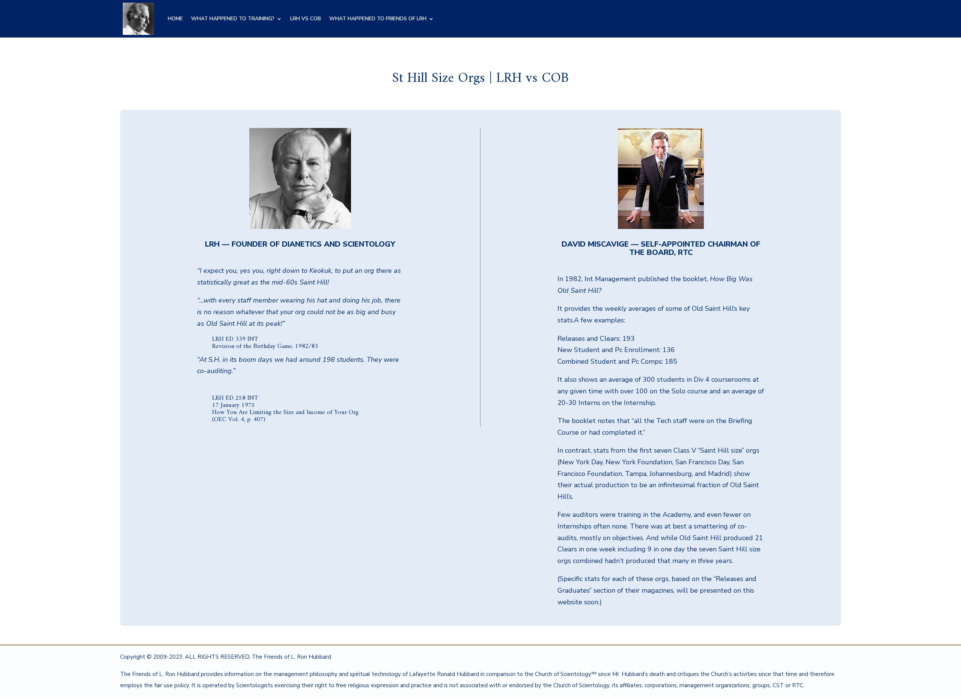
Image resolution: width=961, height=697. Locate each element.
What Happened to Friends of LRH (377, 18)
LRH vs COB (305, 18)
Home (175, 18)
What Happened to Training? (232, 18)
